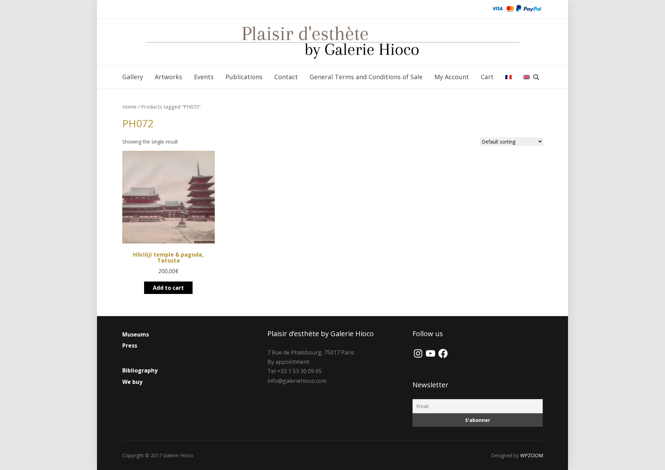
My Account (451, 77)
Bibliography (140, 370)
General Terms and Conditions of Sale (366, 77)
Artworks (168, 77)
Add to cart (168, 288)
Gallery (132, 77)
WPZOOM (531, 455)
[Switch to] (508, 77)
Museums (135, 334)
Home (129, 106)
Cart (487, 77)
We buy (132, 382)
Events (204, 77)
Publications (244, 77)
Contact (286, 77)
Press (129, 345)
